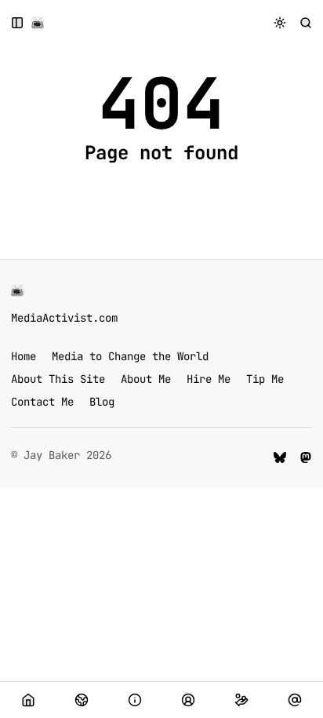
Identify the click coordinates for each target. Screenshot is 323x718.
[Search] (306, 22)
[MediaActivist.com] (37, 22)
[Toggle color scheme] (280, 22)
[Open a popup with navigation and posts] (17, 22)
